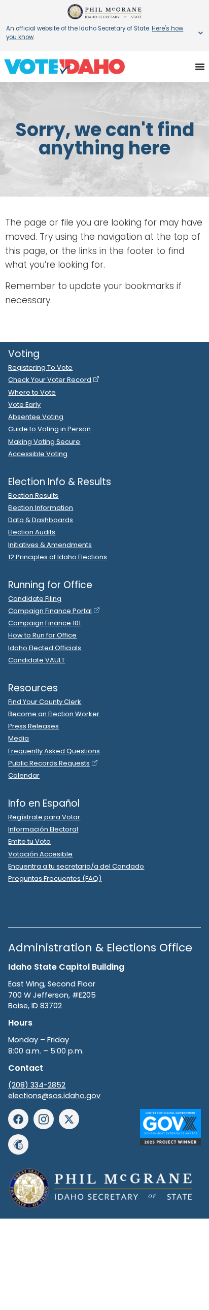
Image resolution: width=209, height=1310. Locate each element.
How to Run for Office (42, 635)
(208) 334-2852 (36, 1085)
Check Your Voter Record (49, 380)
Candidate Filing (34, 598)
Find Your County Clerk (44, 702)
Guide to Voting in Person (49, 429)
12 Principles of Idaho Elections (57, 557)
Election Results (33, 495)
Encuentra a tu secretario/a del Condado (76, 866)
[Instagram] (43, 1119)
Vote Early (24, 404)
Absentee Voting (35, 417)
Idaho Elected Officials (44, 648)
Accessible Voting (37, 454)
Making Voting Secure (44, 441)
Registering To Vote (40, 367)
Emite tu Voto (29, 841)
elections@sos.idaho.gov (54, 1096)
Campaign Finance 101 (44, 623)
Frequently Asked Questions (54, 751)
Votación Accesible (40, 854)
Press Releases (33, 726)
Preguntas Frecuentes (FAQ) (54, 878)
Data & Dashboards (40, 520)
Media (18, 738)
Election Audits (31, 532)
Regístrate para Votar (44, 817)
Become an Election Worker (53, 714)
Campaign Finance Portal (50, 611)
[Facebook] (18, 1119)
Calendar (24, 775)
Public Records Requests (49, 763)
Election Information (40, 508)
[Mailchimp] (18, 1144)
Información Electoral (43, 829)
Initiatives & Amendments (50, 545)
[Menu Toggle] (200, 66)
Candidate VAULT (36, 660)
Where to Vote (32, 392)
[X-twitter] (69, 1119)
